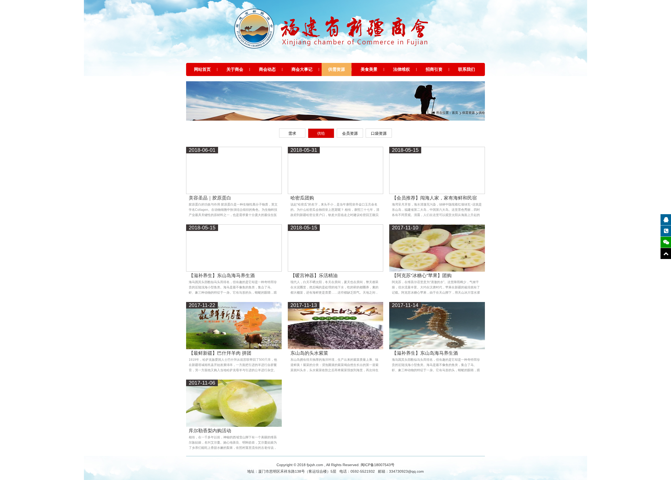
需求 (292, 133)
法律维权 (401, 69)
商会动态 (267, 69)
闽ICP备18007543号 (377, 465)
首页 (455, 113)
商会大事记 (301, 69)
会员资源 (350, 133)
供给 (321, 133)
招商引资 (434, 69)
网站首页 (202, 69)
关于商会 (234, 69)
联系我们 (466, 69)
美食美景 (369, 69)
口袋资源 (379, 133)
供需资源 (336, 69)
